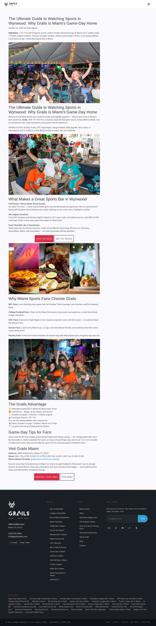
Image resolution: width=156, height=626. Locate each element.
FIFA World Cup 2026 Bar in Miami (129, 599)
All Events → (55, 580)
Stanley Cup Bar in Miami (79, 601)
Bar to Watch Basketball (59, 517)
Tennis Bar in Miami (57, 552)
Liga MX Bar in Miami (31, 604)
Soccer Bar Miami (57, 530)
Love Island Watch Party (34, 612)
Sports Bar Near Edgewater (95, 609)
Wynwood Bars (77, 609)
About (108, 622)
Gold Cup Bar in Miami (120, 604)
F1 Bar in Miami (56, 564)
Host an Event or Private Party (89, 527)
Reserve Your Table (47, 477)
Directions (145, 622)
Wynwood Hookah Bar (88, 533)
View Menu (67, 477)
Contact (82, 545)
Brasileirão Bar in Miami (51, 604)
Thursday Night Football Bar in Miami (43, 599)
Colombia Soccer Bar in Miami (74, 604)
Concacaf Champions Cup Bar (25, 607)
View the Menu (44, 239)
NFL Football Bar (56, 509)
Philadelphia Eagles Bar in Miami (102, 599)
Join (143, 518)
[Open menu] (149, 4)
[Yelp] (129, 528)
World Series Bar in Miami (57, 601)
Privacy (125, 622)
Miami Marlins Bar (102, 607)
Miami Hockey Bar (57, 539)
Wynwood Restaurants (59, 609)
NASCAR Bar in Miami (58, 560)
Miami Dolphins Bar (66, 607)
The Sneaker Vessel (87, 522)
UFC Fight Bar (55, 543)
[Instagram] (109, 528)
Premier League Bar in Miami (129, 601)
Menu (81, 513)
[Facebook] (122, 528)
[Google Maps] (136, 528)
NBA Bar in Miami (38, 601)
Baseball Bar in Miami (58, 534)
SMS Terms (134, 622)
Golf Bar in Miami (56, 556)
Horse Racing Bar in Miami (58, 574)
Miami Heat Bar (56, 522)
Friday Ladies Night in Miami (120, 609)
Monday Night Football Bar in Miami (73, 599)
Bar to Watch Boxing (58, 547)
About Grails (84, 537)
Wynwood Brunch (41, 609)
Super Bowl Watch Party (17, 599)
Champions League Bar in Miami (104, 601)
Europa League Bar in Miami (98, 604)
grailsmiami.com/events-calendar (45, 459)
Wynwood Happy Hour (88, 517)
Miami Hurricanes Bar (84, 607)
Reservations (84, 509)
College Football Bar (58, 513)
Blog (81, 541)
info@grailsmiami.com (17, 536)
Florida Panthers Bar (119, 607)
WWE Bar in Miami (57, 569)
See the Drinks (64, 239)
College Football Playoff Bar (18, 601)
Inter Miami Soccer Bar (47, 607)
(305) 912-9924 (15, 533)
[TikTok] (116, 528)
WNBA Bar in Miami (57, 526)
